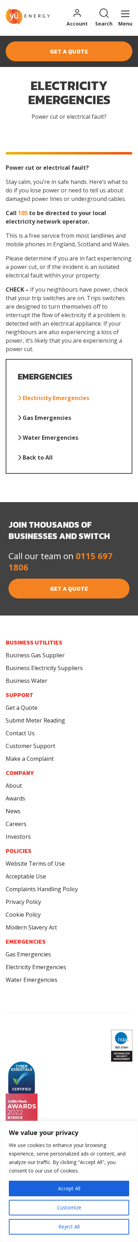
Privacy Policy (23, 902)
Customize (69, 1207)
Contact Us (20, 733)
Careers (16, 824)
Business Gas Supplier (35, 655)
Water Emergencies (49, 438)
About (14, 785)
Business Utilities (34, 642)
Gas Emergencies (46, 418)
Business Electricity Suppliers (44, 668)
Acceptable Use (26, 876)
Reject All (69, 1226)
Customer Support (30, 746)
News (13, 811)
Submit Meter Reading (35, 720)
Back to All (37, 457)
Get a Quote (22, 708)
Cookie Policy (23, 914)
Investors (18, 837)
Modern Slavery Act (31, 927)
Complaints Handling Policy (42, 889)
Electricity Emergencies (55, 398)
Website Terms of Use (35, 863)
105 (23, 213)
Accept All (69, 1188)
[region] (69, 1181)
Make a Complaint (30, 759)
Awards (15, 798)
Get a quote (69, 51)
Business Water (26, 681)
